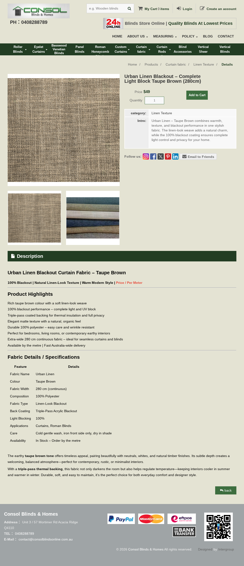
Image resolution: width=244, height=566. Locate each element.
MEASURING (163, 36)
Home (132, 64)
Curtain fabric (176, 64)
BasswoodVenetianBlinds (59, 49)
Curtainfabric (141, 49)
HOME (117, 36)
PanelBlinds (79, 49)
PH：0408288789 (28, 22)
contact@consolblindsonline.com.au (46, 539)
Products (151, 64)
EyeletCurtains (38, 49)
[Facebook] (153, 156)
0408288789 (24, 533)
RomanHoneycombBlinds (100, 50)
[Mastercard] (151, 519)
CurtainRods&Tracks (162, 50)
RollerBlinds (18, 49)
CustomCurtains (121, 49)
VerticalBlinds (224, 49)
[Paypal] (121, 519)
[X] (161, 156)
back (228, 490)
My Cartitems (157, 9)
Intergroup (226, 549)
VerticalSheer (203, 49)
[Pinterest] (168, 156)
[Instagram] (146, 156)
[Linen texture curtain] (93, 218)
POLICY (188, 36)
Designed (205, 549)
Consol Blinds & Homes (145, 549)
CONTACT (226, 36)
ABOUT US (136, 36)
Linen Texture (203, 64)
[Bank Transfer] (184, 531)
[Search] (129, 8)
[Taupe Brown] (34, 218)
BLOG (208, 36)
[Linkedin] (175, 156)
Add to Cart (197, 95)
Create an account (221, 9)
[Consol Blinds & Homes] (39, 7)
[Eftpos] (182, 519)
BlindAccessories (183, 49)
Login (187, 9)
